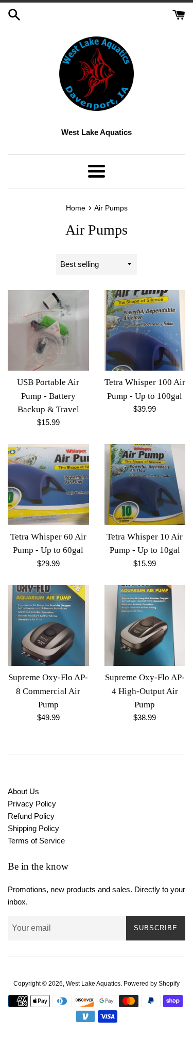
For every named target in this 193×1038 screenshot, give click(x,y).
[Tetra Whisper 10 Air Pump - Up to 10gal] (145, 484)
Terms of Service (36, 840)
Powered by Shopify (152, 983)
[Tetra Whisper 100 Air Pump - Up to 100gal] (145, 330)
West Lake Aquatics (93, 983)
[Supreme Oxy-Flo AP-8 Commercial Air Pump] (48, 625)
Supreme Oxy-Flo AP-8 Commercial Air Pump (48, 690)
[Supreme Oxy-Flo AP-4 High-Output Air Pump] (145, 625)
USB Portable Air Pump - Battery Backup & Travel (48, 395)
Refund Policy (31, 816)
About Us (23, 791)
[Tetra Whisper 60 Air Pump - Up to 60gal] (48, 484)
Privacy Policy (32, 803)
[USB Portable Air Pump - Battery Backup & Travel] (48, 330)
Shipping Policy (33, 828)
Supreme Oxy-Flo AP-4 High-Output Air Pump (145, 690)
